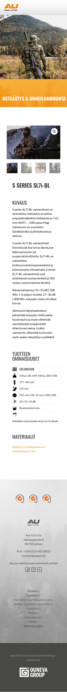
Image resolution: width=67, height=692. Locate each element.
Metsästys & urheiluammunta (33, 599)
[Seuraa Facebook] (27, 569)
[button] (54, 131)
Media (33, 621)
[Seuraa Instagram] (33, 569)
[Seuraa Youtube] (39, 569)
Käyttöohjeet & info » (24, 451)
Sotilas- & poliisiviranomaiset (33, 604)
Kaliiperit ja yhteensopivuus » (29, 446)
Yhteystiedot (33, 617)
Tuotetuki (33, 608)
